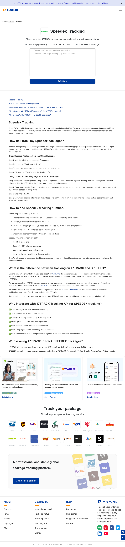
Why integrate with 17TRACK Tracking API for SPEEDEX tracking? (35, 111)
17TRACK (56, 274)
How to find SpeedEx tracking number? (24, 103)
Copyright (8, 523)
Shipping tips (41, 523)
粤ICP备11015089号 (85, 544)
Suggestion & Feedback (77, 518)
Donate (69, 523)
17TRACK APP (43, 285)
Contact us (71, 509)
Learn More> (103, 3)
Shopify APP (73, 290)
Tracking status (42, 518)
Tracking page (41, 528)
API (63, 290)
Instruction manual (43, 509)
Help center (71, 514)
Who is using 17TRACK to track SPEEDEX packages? (30, 115)
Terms (6, 514)
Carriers (11, 21)
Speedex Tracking (16, 100)
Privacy (7, 518)
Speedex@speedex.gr (37, 44)
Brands (38, 533)
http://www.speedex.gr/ (89, 44)
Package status (42, 514)
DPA (6, 528)
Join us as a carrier (26, 480)
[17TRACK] (10, 10)
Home (4, 21)
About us (8, 509)
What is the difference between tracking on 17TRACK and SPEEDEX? (36, 107)
